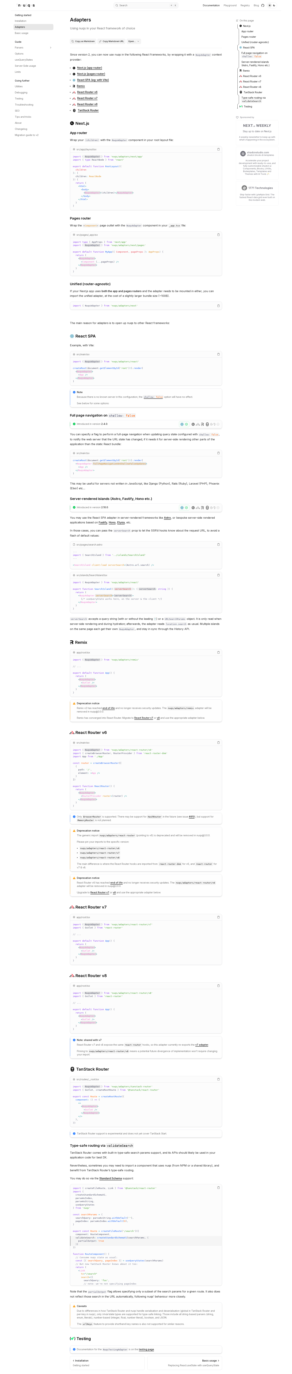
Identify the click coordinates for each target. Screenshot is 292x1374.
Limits (18, 71)
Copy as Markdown (85, 41)
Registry (245, 5)
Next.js (82, 123)
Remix (81, 86)
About (18, 122)
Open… (132, 41)
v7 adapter (201, 1044)
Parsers (19, 47)
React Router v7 (87, 98)
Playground (230, 5)
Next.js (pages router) (91, 73)
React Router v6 (87, 92)
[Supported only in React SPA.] (184, 424)
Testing (19, 98)
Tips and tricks (23, 116)
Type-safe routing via (101, 1146)
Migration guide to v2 (27, 135)
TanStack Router (88, 110)
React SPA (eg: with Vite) (93, 80)
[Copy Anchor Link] (92, 123)
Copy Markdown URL (113, 41)
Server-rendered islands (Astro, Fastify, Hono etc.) (111, 499)
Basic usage (21, 33)
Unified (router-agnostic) (90, 284)
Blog (256, 5)
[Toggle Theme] (272, 5)
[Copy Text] (218, 149)
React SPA (85, 336)
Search (147, 5)
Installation (20, 20)
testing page (146, 1349)
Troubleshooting (24, 104)
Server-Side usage (25, 65)
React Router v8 (87, 104)
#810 (191, 816)
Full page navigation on (102, 415)
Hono (112, 522)
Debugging (21, 92)
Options (19, 53)
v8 (158, 717)
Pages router (80, 218)
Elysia (121, 522)
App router (78, 133)
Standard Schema (110, 1178)
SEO (17, 110)
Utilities (19, 86)
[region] (146, 181)
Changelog (21, 128)
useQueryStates (24, 59)
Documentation (211, 5)
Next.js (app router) (89, 67)
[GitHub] (262, 5)
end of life (108, 708)
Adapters (20, 26)
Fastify (103, 522)
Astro (167, 517)
